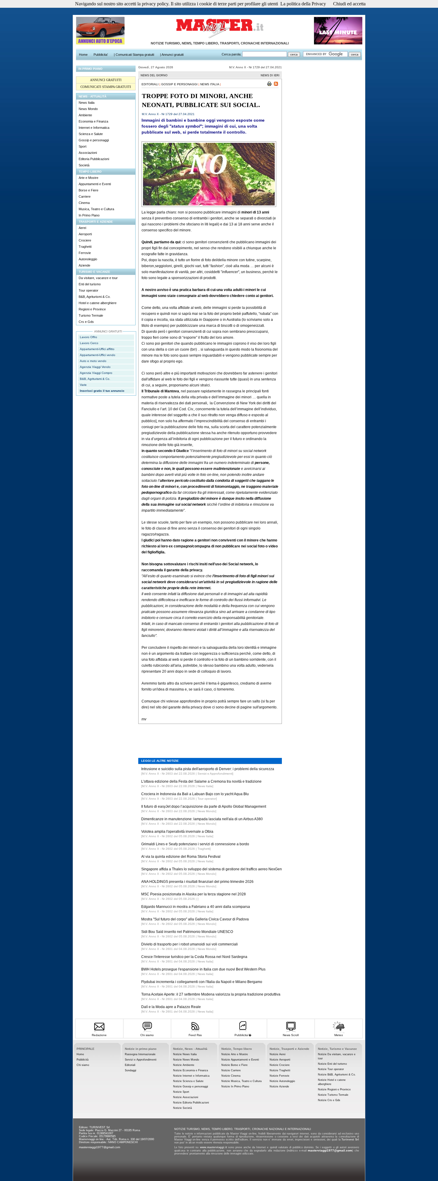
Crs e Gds (86, 322)
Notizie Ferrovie (279, 1075)
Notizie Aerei (277, 1054)
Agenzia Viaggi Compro (96, 372)
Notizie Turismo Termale (333, 1094)
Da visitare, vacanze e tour (98, 278)
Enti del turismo (90, 284)
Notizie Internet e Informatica (191, 1075)
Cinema (84, 203)
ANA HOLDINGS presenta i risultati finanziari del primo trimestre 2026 (197, 882)
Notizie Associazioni (185, 1097)
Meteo (338, 1035)
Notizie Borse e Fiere (234, 1065)
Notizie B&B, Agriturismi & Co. (337, 1074)
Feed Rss (195, 1035)
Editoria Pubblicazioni (94, 159)
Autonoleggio (88, 259)
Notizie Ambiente (183, 1065)
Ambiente (85, 115)
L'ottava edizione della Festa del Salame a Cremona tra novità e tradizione (201, 781)
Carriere (85, 196)
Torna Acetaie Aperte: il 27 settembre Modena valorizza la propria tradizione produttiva (210, 994)
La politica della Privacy (303, 3)
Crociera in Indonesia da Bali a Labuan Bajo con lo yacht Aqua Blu (195, 794)
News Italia (86, 102)
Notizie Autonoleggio (282, 1081)
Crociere (85, 240)
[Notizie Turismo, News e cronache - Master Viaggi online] (219, 38)
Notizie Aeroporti (280, 1059)
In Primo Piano (89, 215)
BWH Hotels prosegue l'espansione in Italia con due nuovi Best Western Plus (203, 969)
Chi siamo (147, 1035)
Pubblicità (82, 1059)
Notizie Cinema (230, 1075)
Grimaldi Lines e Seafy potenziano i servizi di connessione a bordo (195, 844)
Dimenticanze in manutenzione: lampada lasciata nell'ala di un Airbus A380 (202, 819)
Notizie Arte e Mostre (234, 1054)
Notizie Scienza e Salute (188, 1081)
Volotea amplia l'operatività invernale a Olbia (177, 831)
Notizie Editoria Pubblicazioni (191, 1102)
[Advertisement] (210, 736)
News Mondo (88, 109)
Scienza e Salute (91, 134)
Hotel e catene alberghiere (98, 303)
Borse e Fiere (88, 190)
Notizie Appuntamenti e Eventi (240, 1059)
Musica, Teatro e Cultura (96, 209)
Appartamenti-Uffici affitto (97, 349)
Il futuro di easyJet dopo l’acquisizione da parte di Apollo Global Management (203, 806)
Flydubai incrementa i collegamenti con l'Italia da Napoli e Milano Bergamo (201, 982)
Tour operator (88, 290)
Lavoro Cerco (89, 343)
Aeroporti (85, 234)
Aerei (82, 228)
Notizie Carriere (231, 1070)
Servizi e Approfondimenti (140, 1059)
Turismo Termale (91, 315)
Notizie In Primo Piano (235, 1086)
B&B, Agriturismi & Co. (95, 296)
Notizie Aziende (279, 1086)
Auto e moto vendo (93, 361)
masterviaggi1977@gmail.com (99, 1147)
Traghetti (85, 246)
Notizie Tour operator (331, 1069)
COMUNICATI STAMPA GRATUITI (105, 87)
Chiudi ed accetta (349, 3)
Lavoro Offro (88, 337)
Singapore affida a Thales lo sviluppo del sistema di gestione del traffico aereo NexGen (211, 869)
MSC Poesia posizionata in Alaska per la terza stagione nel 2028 (193, 894)
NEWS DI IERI (270, 75)
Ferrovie (85, 253)
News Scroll (291, 1035)
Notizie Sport (181, 1091)
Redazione (99, 1035)
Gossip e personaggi (94, 140)
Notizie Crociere (280, 1065)
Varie (83, 384)
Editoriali (150, 84)
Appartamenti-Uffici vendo (97, 355)
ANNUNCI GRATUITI (106, 80)
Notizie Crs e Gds (329, 1100)
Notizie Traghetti (280, 1070)
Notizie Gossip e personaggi (190, 1086)
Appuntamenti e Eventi (95, 184)
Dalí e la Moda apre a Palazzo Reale (171, 1007)
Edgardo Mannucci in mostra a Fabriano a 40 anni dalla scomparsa (195, 907)
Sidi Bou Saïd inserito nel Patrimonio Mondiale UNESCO (187, 932)
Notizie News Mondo (186, 1059)
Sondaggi (130, 1070)
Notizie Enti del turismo (332, 1063)
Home (80, 1054)
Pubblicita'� (242, 1035)
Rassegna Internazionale (140, 1054)
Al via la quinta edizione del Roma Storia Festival (180, 857)
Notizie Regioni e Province (334, 1089)
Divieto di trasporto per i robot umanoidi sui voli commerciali (189, 944)
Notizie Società (182, 1107)
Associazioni (88, 152)
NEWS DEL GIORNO (154, 75)
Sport (82, 146)
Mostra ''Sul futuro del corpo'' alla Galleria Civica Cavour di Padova (195, 919)
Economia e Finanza (93, 121)
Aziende (84, 265)
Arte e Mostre (88, 177)
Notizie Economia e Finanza (190, 1070)
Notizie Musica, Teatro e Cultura (241, 1081)
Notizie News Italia (185, 1054)
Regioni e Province (92, 309)
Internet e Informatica (94, 127)
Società (84, 165)
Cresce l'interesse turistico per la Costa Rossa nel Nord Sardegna (194, 957)
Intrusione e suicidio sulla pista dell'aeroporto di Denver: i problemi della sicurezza (207, 769)
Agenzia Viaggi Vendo (95, 367)
